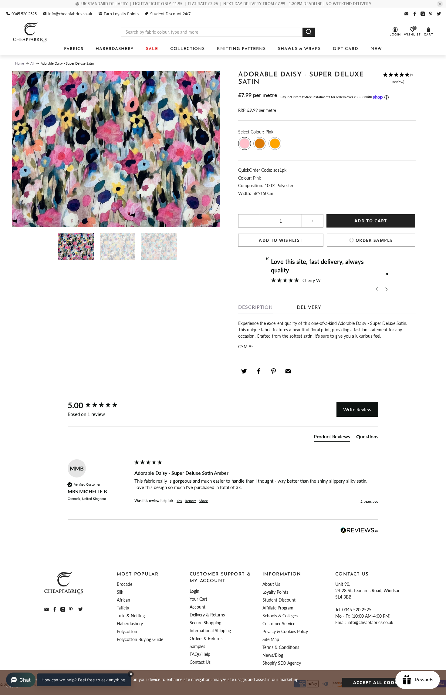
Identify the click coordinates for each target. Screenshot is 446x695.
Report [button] (190, 500)
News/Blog (272, 655)
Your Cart (198, 599)
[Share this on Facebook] (259, 371)
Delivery (309, 307)
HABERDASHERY (115, 49)
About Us (271, 584)
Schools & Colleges (280, 615)
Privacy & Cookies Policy (285, 631)
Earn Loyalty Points (121, 13)
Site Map (270, 639)
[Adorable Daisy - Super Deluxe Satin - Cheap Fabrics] (116, 149)
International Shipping (210, 630)
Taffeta (123, 607)
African (123, 599)
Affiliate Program (277, 607)
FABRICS (73, 49)
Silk (120, 592)
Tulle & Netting (131, 615)
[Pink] (244, 143)
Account (197, 606)
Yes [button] (179, 500)
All (32, 63)
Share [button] (203, 500)
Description (255, 307)
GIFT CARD (345, 49)
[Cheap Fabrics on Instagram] (422, 13)
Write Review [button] (357, 409)
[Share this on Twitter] (244, 371)
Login (194, 591)
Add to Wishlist (280, 240)
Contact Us (200, 662)
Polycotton (127, 631)
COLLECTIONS (187, 49)
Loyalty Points (275, 592)
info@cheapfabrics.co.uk (70, 13)
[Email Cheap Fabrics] (406, 13)
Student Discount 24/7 (170, 13)
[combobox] (212, 32)
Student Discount (279, 599)
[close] (440, 4)
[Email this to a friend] (288, 371)
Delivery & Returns (207, 614)
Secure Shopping (205, 622)
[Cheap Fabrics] (30, 32)
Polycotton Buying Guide (140, 639)
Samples (197, 646)
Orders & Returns (206, 638)
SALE (152, 49)
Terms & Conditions (280, 647)
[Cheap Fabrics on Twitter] (438, 13)
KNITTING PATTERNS (241, 49)
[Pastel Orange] (275, 143)
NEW (376, 49)
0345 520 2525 (24, 13)
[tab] (332, 437)
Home (19, 63)
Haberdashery (130, 623)
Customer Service (278, 623)
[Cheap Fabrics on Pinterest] (430, 13)
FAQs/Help (200, 654)
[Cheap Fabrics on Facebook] (414, 13)
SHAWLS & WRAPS (299, 49)
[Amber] (259, 143)
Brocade (124, 584)
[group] (99, 405)
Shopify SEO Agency (281, 663)
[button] (398, 81)
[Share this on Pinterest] (273, 371)
